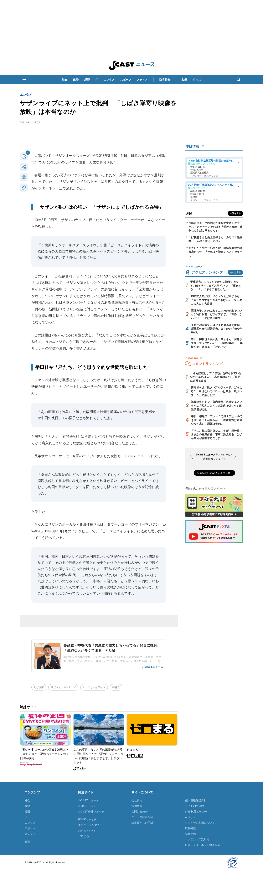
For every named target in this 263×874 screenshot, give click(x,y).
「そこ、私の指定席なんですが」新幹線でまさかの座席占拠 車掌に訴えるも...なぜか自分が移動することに (216, 434)
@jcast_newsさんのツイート (205, 488)
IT (96, 79)
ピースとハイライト (94, 687)
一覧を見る (235, 213)
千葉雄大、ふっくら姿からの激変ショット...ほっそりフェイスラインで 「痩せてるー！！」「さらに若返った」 (215, 285)
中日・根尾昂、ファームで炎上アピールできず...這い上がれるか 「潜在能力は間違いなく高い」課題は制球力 (216, 420)
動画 (184, 79)
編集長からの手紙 (142, 822)
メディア (142, 79)
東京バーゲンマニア (90, 825)
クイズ (197, 79)
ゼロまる (83, 836)
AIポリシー (191, 817)
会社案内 (137, 800)
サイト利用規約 (194, 806)
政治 (76, 79)
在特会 (116, 687)
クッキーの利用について (200, 822)
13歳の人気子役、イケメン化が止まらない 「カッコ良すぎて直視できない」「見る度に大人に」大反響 (218, 299)
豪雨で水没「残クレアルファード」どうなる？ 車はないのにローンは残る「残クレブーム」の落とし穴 (216, 391)
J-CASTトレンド (88, 806)
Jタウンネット (87, 830)
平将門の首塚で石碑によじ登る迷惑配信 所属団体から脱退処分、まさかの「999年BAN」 (216, 328)
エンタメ (109, 79)
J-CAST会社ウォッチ (91, 811)
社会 (64, 79)
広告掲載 (190, 828)
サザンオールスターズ (63, 687)
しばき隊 (39, 687)
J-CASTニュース (88, 800)
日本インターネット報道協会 (202, 845)
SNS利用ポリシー (196, 811)
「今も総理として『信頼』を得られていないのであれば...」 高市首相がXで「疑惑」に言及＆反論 (216, 376)
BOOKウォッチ (87, 819)
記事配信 (190, 833)
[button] (24, 79)
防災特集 (164, 79)
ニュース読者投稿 (142, 817)
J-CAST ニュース (131, 65)
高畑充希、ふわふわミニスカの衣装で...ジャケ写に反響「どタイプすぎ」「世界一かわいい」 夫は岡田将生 (216, 314)
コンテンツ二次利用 (197, 839)
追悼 (188, 213)
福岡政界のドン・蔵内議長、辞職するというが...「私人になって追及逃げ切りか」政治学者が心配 (216, 405)
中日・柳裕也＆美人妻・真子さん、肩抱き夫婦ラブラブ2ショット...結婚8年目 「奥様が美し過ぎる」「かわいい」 (217, 342)
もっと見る (235, 272)
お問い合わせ (140, 811)
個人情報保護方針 (196, 800)
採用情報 (137, 806)
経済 (87, 79)
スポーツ (125, 79)
